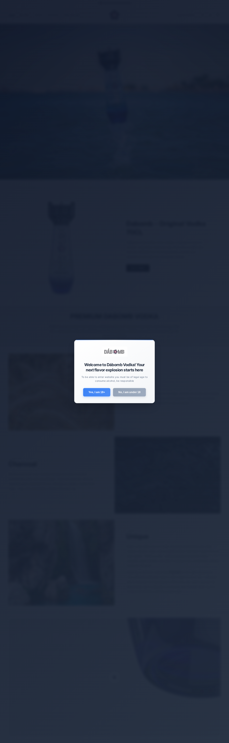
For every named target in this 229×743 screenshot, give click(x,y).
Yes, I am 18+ (97, 392)
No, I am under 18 (129, 392)
